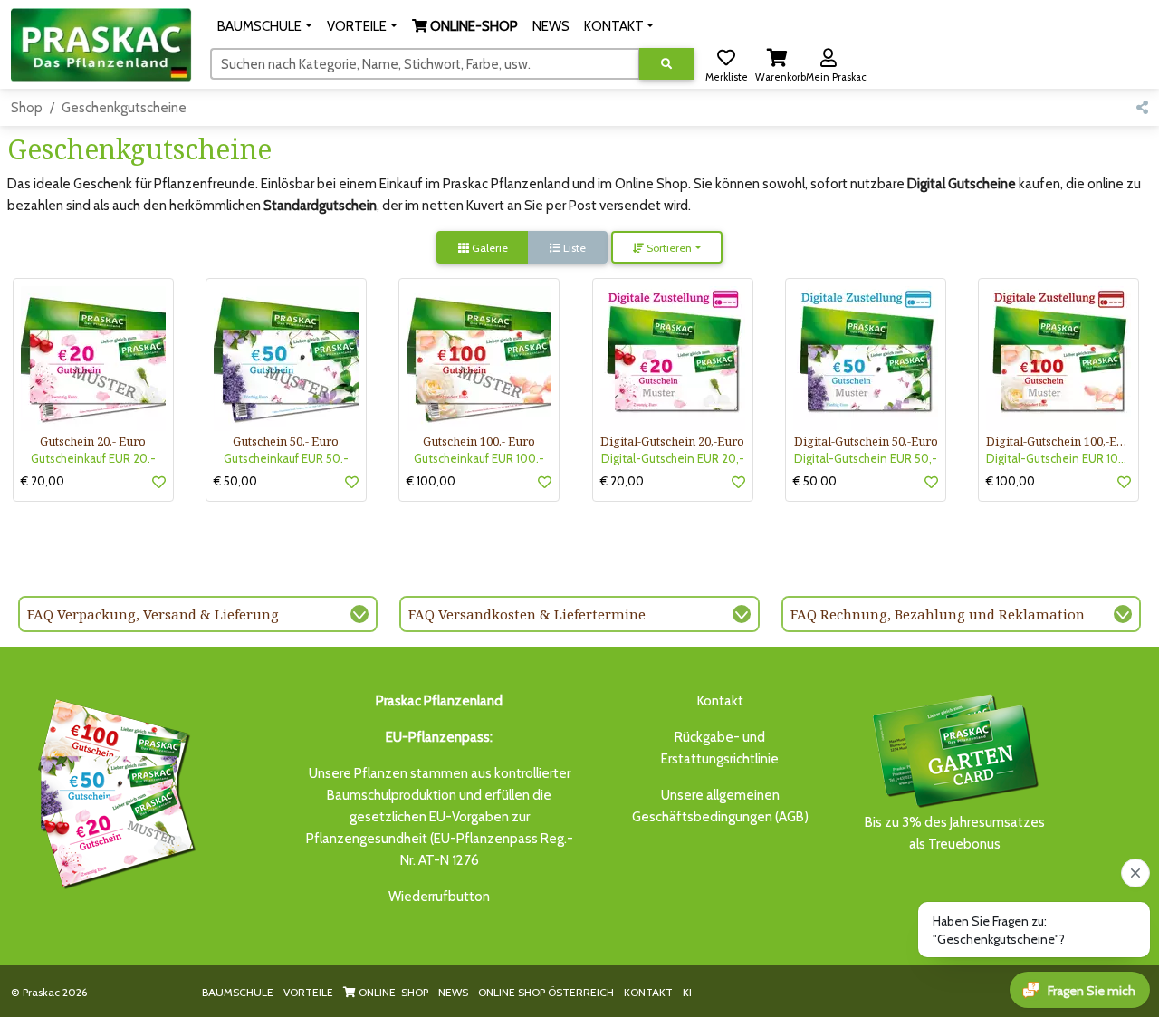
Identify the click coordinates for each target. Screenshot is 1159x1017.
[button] (265, 26)
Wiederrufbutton (439, 896)
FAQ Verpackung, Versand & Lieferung (153, 614)
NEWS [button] (551, 26)
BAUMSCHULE (237, 992)
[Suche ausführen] (666, 64)
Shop (27, 108)
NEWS (453, 992)
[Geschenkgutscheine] (112, 790)
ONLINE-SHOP (392, 992)
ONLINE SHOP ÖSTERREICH (546, 992)
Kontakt (720, 701)
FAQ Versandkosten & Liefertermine (527, 614)
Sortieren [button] (668, 247)
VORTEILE (308, 992)
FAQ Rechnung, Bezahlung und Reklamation (937, 614)
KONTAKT (648, 992)
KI (687, 992)
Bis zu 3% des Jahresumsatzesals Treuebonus (955, 833)
